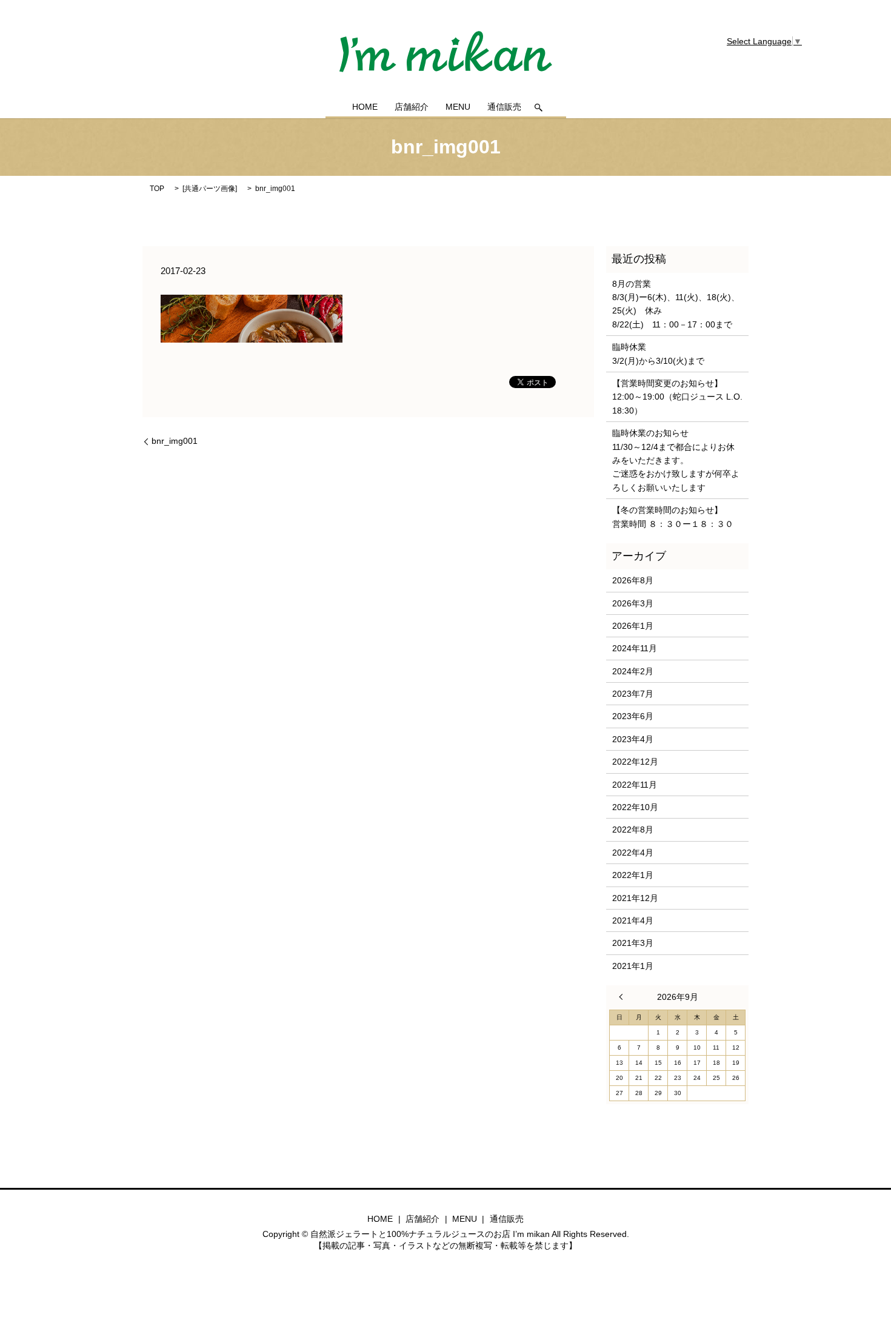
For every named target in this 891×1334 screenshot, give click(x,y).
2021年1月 (632, 966)
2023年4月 (632, 739)
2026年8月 (632, 580)
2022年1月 (632, 875)
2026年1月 (632, 626)
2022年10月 (635, 807)
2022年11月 (634, 784)
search (539, 107)
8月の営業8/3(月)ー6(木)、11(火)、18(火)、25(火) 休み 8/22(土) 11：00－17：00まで (675, 304)
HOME (365, 107)
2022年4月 (632, 852)
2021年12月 (635, 898)
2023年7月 (632, 694)
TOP (157, 188)
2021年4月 (632, 920)
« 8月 (623, 996)
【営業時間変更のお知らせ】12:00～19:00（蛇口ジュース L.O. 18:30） (677, 396)
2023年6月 (632, 716)
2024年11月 (634, 648)
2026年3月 (632, 603)
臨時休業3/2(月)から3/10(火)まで (658, 353)
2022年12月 (635, 761)
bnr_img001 (175, 441)
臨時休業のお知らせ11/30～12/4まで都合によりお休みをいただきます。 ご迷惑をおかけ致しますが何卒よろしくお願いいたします (675, 460)
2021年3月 (632, 943)
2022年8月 (632, 829)
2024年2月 (632, 671)
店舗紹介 (412, 107)
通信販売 (504, 107)
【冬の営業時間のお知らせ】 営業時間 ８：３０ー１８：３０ (672, 516)
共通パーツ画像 (209, 188)
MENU (458, 107)
